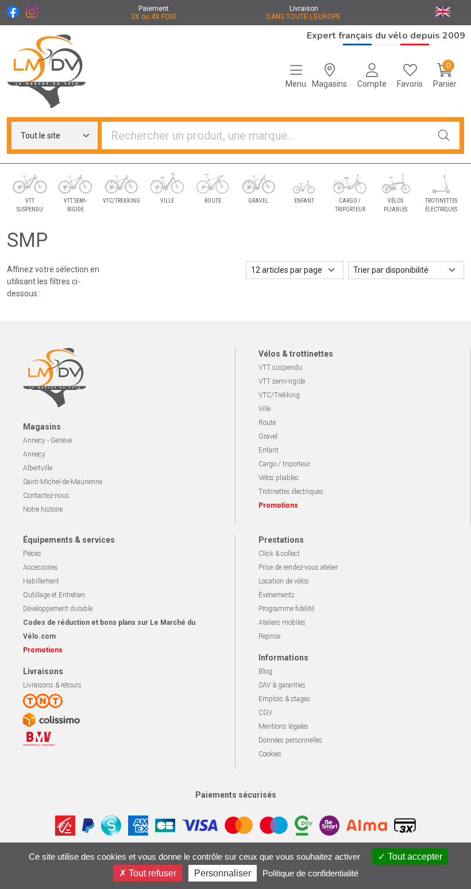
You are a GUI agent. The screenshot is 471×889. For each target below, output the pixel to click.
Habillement (41, 581)
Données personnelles (290, 740)
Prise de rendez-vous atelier (298, 567)
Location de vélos (283, 581)
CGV (265, 713)
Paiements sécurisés (235, 794)
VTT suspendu (280, 368)
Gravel (267, 436)
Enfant (268, 450)
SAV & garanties (282, 685)
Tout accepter (413, 856)
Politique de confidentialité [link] (310, 873)
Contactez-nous (46, 496)
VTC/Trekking (279, 395)
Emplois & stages (284, 699)
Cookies (269, 754)
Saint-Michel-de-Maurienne (62, 482)
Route (267, 423)
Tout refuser (151, 873)
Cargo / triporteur (284, 464)
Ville (264, 409)
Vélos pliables (278, 478)
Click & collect (279, 554)
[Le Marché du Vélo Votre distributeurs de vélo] (59, 71)
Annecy (34, 454)
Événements (276, 595)
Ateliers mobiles (282, 623)
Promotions (278, 505)
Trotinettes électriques (290, 492)
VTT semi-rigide (281, 381)
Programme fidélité (286, 609)
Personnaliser (222, 873)
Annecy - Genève (47, 440)
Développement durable (57, 609)
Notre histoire (43, 509)
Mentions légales (283, 726)
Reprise (269, 636)
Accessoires (40, 567)
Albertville (37, 468)
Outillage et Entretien (54, 595)
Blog (265, 671)
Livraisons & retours (52, 685)
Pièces (32, 554)
